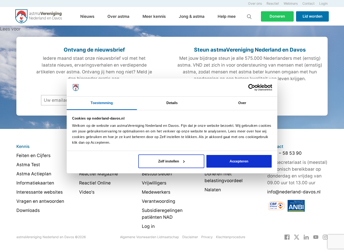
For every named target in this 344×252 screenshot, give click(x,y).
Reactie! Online (95, 183)
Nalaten (213, 189)
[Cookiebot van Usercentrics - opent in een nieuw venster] (251, 87)
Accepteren (239, 161)
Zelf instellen (168, 161)
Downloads (28, 210)
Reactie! (273, 3)
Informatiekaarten (35, 183)
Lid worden (312, 16)
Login (323, 3)
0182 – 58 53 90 (284, 153)
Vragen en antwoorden (40, 201)
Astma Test (28, 164)
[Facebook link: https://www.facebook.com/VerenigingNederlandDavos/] (287, 236)
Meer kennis (154, 16)
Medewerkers (156, 192)
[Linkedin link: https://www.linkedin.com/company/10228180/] (306, 236)
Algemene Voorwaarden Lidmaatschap (149, 237)
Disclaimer (190, 237)
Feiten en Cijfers (33, 155)
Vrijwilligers (154, 183)
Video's (87, 192)
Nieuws (87, 16)
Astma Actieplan (33, 174)
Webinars (291, 3)
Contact (308, 3)
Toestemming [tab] (102, 103)
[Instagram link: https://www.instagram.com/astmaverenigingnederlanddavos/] (325, 236)
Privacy (207, 237)
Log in (148, 226)
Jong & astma (192, 16)
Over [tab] (242, 103)
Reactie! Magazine (98, 174)
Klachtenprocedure (230, 237)
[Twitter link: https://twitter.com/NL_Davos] (296, 236)
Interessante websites (39, 192)
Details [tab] (172, 103)
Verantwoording (158, 201)
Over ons (255, 3)
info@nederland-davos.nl (294, 192)
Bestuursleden (157, 174)
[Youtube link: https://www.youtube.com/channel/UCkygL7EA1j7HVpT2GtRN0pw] (315, 236)
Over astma (118, 16)
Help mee (227, 16)
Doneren (277, 16)
